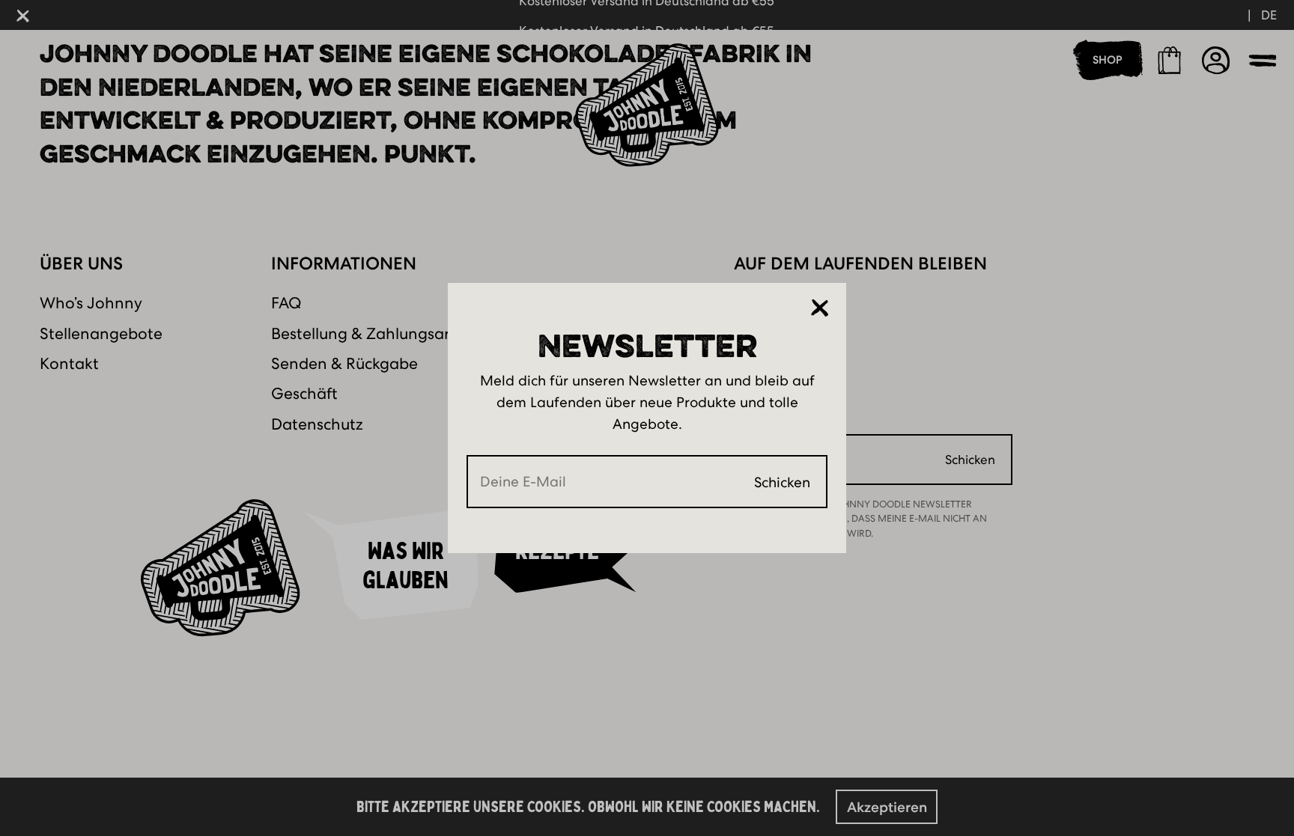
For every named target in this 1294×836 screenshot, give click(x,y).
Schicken (782, 481)
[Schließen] (819, 308)
